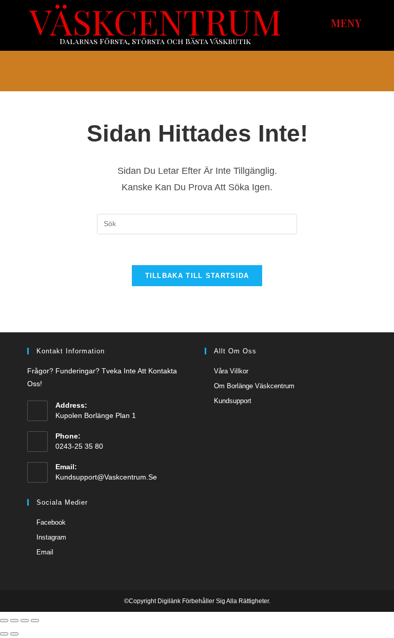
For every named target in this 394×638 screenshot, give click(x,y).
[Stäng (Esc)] (4, 620)
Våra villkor (231, 371)
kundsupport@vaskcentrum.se (106, 477)
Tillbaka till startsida (197, 276)
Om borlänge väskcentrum (254, 386)
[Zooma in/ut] (35, 620)
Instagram (51, 537)
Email (44, 552)
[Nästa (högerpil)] (14, 633)
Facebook (51, 522)
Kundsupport (232, 401)
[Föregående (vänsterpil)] (4, 633)
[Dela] (14, 620)
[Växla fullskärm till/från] (25, 620)
